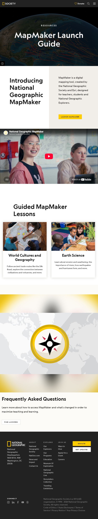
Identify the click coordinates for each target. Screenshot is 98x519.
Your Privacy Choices (76, 510)
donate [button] (81, 444)
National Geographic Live (49, 472)
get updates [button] (82, 450)
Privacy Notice (58, 510)
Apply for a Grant (62, 454)
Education (48, 459)
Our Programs (48, 454)
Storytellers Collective (48, 480)
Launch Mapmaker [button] (70, 117)
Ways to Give (61, 447)
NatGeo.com (34, 455)
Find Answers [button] (11, 422)
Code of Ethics (50, 507)
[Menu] (94, 4)
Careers (61, 459)
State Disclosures (66, 507)
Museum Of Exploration (48, 464)
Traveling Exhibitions (48, 486)
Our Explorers (48, 447)
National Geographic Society (34, 449)
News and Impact (33, 460)
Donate (81, 3)
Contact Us (33, 466)
